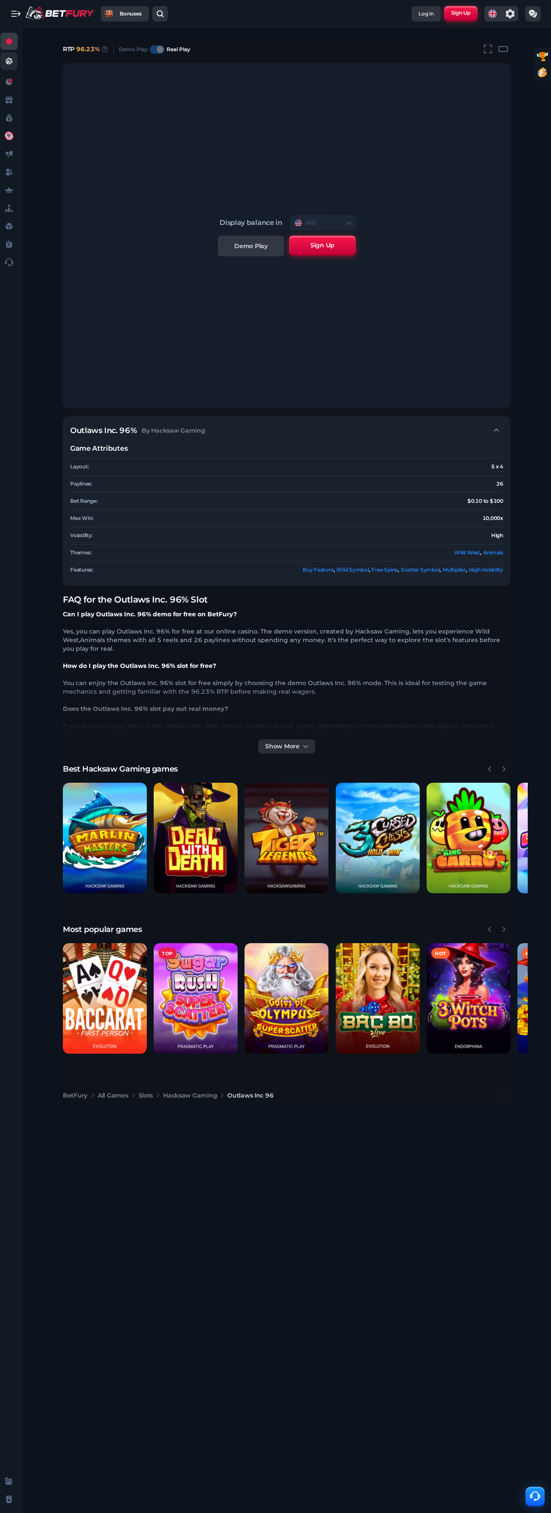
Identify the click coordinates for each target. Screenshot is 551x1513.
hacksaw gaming (190, 1095)
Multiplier (454, 569)
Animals (493, 552)
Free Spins (384, 569)
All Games (113, 1095)
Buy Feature (318, 569)
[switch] (157, 49)
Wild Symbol (352, 569)
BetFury (75, 1095)
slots (146, 1095)
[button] (105, 838)
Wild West (467, 552)
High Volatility (486, 569)
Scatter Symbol (420, 569)
